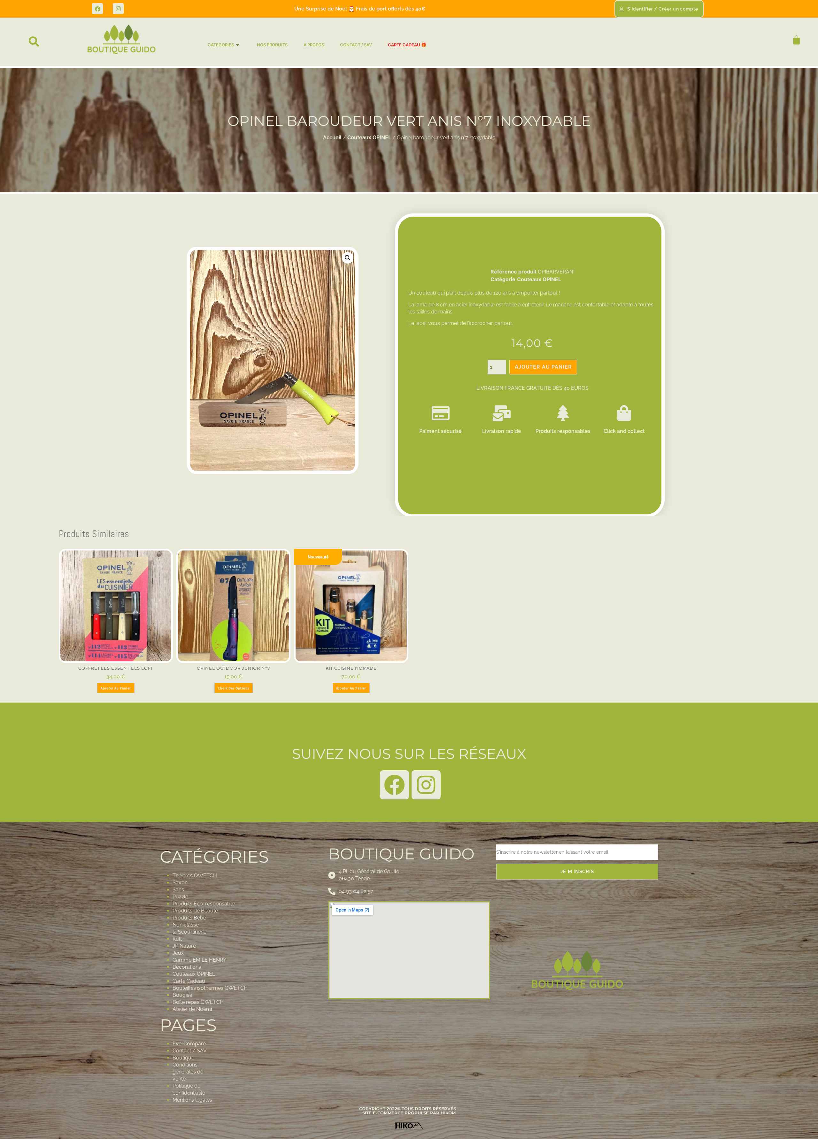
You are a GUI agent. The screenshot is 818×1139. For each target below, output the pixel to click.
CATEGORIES (221, 44)
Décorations (187, 967)
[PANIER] (793, 40)
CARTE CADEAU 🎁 (407, 44)
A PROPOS (314, 44)
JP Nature (184, 946)
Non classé (186, 925)
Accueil (332, 138)
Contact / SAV (190, 1051)
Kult (177, 939)
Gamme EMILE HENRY (199, 960)
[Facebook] (97, 8)
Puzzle (180, 897)
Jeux (178, 953)
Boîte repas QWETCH (198, 1002)
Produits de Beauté (195, 911)
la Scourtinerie (189, 932)
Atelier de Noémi (192, 1009)
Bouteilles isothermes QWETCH (210, 988)
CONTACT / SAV (356, 44)
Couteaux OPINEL (369, 138)
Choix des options (233, 687)
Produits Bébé (189, 918)
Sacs (178, 890)
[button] (34, 41)
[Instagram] (118, 8)
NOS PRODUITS (272, 44)
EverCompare (189, 1044)
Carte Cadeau (189, 981)
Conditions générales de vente (188, 1072)
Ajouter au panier (543, 367)
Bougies (182, 995)
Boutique (183, 1058)
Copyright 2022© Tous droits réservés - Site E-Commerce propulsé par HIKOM (409, 1110)
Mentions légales (192, 1100)
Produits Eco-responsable (204, 904)
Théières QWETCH (195, 876)
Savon (180, 883)
